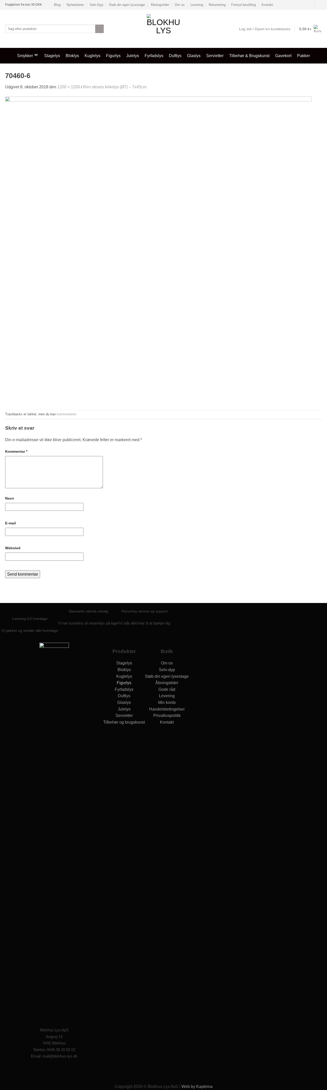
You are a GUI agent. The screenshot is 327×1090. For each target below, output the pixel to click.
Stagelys (52, 56)
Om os (180, 5)
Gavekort (283, 56)
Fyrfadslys (154, 56)
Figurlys (113, 56)
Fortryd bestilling (243, 5)
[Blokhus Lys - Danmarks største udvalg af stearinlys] (163, 29)
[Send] (99, 29)
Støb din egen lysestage (127, 5)
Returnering (217, 5)
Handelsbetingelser (167, 709)
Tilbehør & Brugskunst (249, 56)
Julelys (132, 56)
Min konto (167, 702)
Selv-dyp (167, 670)
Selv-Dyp (96, 5)
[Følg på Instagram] (59, 1070)
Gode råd (166, 689)
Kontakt (267, 5)
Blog (57, 5)
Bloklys (72, 56)
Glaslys (194, 56)
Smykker (25, 56)
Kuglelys (92, 56)
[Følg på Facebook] (319, 5)
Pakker (303, 56)
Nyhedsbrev (75, 5)
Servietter (215, 56)
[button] (310, 29)
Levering (197, 5)
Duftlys (175, 56)
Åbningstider (160, 5)
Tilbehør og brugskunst (124, 722)
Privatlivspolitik (167, 715)
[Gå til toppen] (316, 1083)
